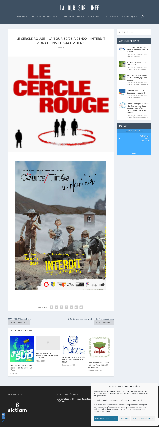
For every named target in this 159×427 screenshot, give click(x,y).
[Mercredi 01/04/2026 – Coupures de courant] (122, 92)
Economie (111, 16)
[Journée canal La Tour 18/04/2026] (122, 64)
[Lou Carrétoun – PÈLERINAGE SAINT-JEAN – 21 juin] (48, 343)
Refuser (124, 418)
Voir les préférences (143, 418)
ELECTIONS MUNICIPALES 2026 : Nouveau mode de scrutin (137, 49)
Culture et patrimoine (43, 16)
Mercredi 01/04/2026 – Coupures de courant (136, 91)
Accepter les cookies (106, 418)
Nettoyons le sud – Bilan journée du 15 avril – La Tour (21, 367)
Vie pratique (128, 16)
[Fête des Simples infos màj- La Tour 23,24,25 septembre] (99, 347)
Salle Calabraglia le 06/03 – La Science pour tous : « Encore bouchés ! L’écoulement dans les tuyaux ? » (137, 108)
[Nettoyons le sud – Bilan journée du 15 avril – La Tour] (22, 349)
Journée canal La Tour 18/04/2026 (136, 63)
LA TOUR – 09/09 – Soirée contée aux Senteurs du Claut (73, 359)
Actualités (139, 54)
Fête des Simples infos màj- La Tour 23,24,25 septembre (98, 365)
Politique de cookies (82, 399)
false (134, 153)
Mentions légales (64, 399)
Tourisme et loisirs (71, 16)
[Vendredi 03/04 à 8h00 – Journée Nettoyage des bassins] (122, 77)
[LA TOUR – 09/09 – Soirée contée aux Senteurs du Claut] (73, 345)
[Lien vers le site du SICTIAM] (17, 416)
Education (93, 16)
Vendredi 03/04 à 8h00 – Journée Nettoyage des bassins (137, 77)
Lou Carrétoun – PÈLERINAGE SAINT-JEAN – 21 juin (47, 355)
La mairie (20, 16)
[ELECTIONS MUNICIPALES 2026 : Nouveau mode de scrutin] (122, 49)
